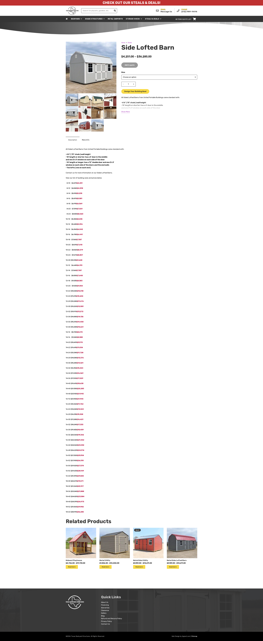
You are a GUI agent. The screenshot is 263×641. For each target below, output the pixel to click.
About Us (104, 602)
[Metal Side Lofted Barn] (182, 529)
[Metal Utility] (114, 529)
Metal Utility (104, 560)
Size (123, 72)
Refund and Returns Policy (111, 619)
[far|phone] (179, 10)
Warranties (105, 608)
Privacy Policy (106, 621)
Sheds (130, 43)
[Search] (115, 11)
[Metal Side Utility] (148, 529)
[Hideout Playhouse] (81, 529)
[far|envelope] (158, 10)
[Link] (72, 11)
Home (123, 43)
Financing (105, 605)
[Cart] (194, 19)
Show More (125, 112)
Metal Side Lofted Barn (177, 560)
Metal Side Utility (140, 560)
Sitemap (194, 636)
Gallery (103, 613)
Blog (103, 616)
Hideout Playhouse (74, 560)
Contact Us (105, 624)
